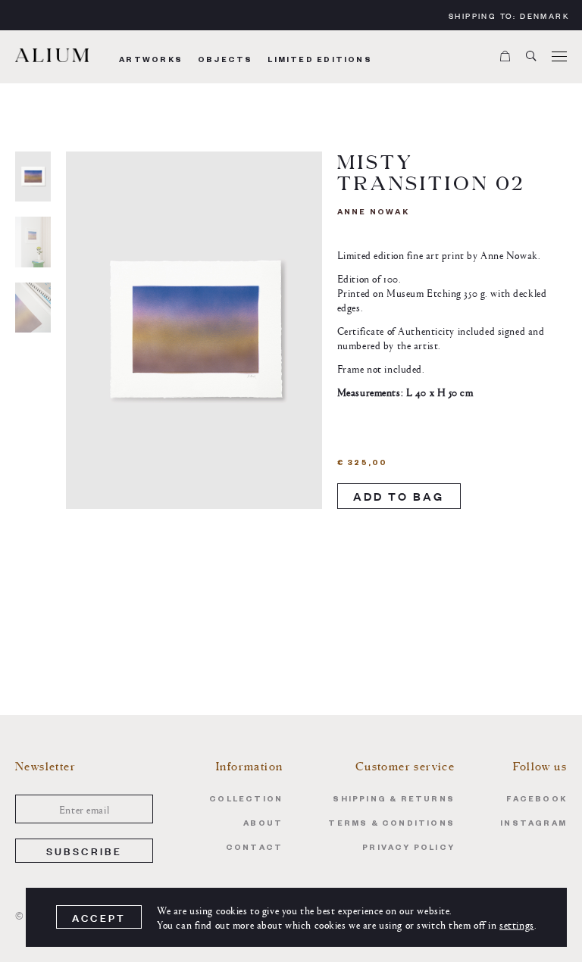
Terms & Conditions (391, 824)
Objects (225, 61)
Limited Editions (319, 61)
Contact (254, 849)
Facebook (536, 800)
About (263, 824)
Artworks (151, 61)
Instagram (533, 824)
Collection (246, 800)
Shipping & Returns (394, 800)
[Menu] (559, 57)
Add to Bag (399, 496)
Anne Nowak (373, 213)
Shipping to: (509, 15)
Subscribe (84, 850)
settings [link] (516, 924)
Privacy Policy (408, 849)
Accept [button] (99, 918)
